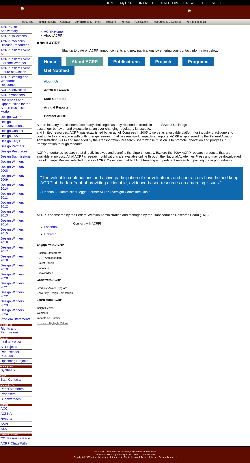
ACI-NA (6, 413)
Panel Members (12, 389)
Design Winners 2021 (12, 285)
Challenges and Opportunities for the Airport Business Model (15, 105)
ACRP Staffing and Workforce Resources (14, 81)
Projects (125, 21)
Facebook (51, 227)
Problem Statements (15, 319)
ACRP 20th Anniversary (9, 29)
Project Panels (45, 262)
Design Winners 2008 (12, 168)
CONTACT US (145, 3)
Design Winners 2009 (12, 177)
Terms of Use (147, 457)
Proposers (8, 394)
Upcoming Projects (14, 361)
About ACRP (85, 61)
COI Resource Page (15, 438)
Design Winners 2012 (12, 204)
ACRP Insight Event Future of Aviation (15, 70)
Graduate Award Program (52, 288)
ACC (4, 408)
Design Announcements (12, 124)
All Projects (9, 347)
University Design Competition (55, 292)
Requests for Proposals (10, 354)
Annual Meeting (47, 21)
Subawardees (11, 399)
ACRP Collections (14, 36)
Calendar (65, 21)
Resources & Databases (167, 21)
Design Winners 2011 (12, 195)
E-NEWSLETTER (195, 3)
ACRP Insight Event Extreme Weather (15, 61)
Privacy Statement (168, 457)
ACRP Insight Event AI (15, 52)
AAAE (5, 424)
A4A (4, 429)
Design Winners (12, 161)
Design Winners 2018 (12, 258)
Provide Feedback (195, 21)
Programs (110, 21)
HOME (110, 3)
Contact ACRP (55, 116)
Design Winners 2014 (12, 222)
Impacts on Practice (49, 318)
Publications (141, 21)
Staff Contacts (11, 379)
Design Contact (12, 131)
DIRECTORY (170, 3)
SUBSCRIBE (220, 3)
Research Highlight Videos (52, 323)
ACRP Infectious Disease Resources (15, 43)
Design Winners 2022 (12, 294)
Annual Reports (56, 107)
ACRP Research (56, 90)
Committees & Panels (88, 21)
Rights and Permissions (9, 330)
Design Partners (12, 146)
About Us (51, 81)
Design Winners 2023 (12, 303)
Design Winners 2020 (12, 276)
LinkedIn (50, 234)
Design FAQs (10, 141)
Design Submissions (15, 156)
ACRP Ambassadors (49, 257)
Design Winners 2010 (12, 186)
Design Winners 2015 (12, 231)
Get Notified (56, 70)
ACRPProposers (13, 95)
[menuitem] (110, 3)
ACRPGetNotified (13, 90)
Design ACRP (11, 117)
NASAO (6, 419)
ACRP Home (53, 31)
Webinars (42, 312)
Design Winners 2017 (12, 249)
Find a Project (11, 341)
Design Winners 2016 (12, 240)
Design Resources (14, 151)
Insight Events (45, 307)
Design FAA (9, 136)
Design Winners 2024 (12, 312)
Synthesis (8, 370)
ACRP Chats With (14, 443)
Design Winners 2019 (12, 267)
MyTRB (125, 3)
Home (50, 61)
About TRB (27, 21)
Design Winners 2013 (12, 213)
